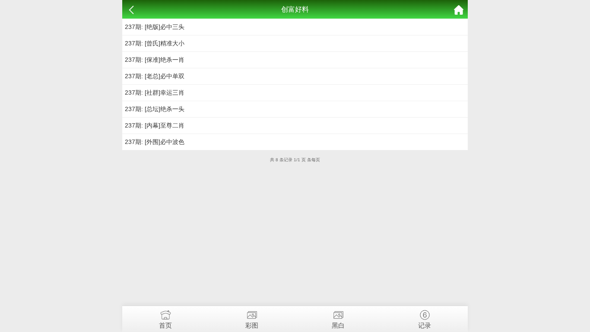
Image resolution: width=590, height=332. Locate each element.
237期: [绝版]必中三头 (154, 26)
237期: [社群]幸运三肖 (154, 92)
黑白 (338, 325)
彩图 (251, 325)
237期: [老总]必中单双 (154, 76)
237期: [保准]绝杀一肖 (154, 59)
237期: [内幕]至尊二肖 (154, 125)
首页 (165, 325)
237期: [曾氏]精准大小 (154, 43)
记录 (424, 325)
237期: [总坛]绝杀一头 (154, 108)
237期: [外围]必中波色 (154, 141)
